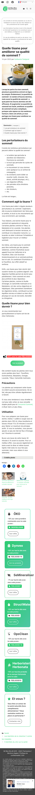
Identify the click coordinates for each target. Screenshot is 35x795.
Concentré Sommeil (25, 404)
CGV (22, 755)
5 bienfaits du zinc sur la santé (15, 742)
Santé (6, 733)
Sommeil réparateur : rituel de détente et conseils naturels (8, 482)
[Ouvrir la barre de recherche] (27, 8)
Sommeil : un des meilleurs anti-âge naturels (7, 499)
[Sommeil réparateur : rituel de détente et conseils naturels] (8, 476)
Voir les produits (15, 563)
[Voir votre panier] (23, 8)
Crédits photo (9, 458)
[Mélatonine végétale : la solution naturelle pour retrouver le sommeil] (23, 476)
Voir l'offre (13, 534)
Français (24, 2)
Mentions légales (13, 753)
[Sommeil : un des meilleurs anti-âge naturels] (8, 492)
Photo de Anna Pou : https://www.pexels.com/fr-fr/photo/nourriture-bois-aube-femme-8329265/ (17, 458)
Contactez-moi (14, 721)
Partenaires (27, 751)
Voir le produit (17, 363)
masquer (15, 125)
